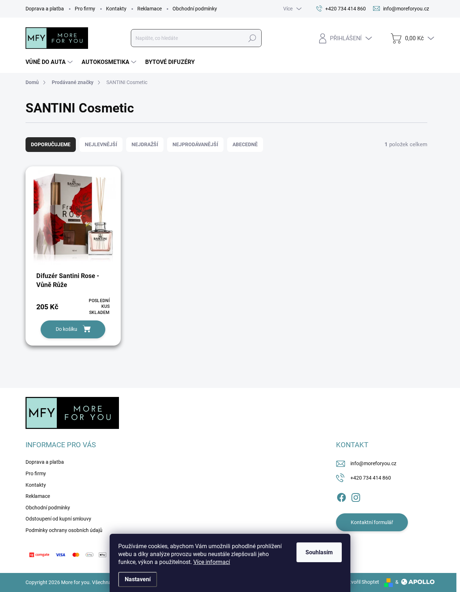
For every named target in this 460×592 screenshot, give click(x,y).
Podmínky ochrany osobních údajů (64, 530)
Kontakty (116, 8)
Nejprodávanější (195, 144)
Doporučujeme (50, 144)
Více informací (211, 562)
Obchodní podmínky (194, 8)
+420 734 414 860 (370, 478)
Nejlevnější (101, 144)
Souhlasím (319, 552)
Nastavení (138, 579)
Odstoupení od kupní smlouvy (58, 519)
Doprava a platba (45, 8)
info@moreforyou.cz (373, 463)
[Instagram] (355, 496)
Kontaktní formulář (372, 522)
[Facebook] (341, 496)
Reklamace (149, 8)
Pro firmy (85, 8)
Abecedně (245, 144)
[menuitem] (50, 62)
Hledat (252, 38)
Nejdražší (145, 144)
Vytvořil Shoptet (361, 582)
